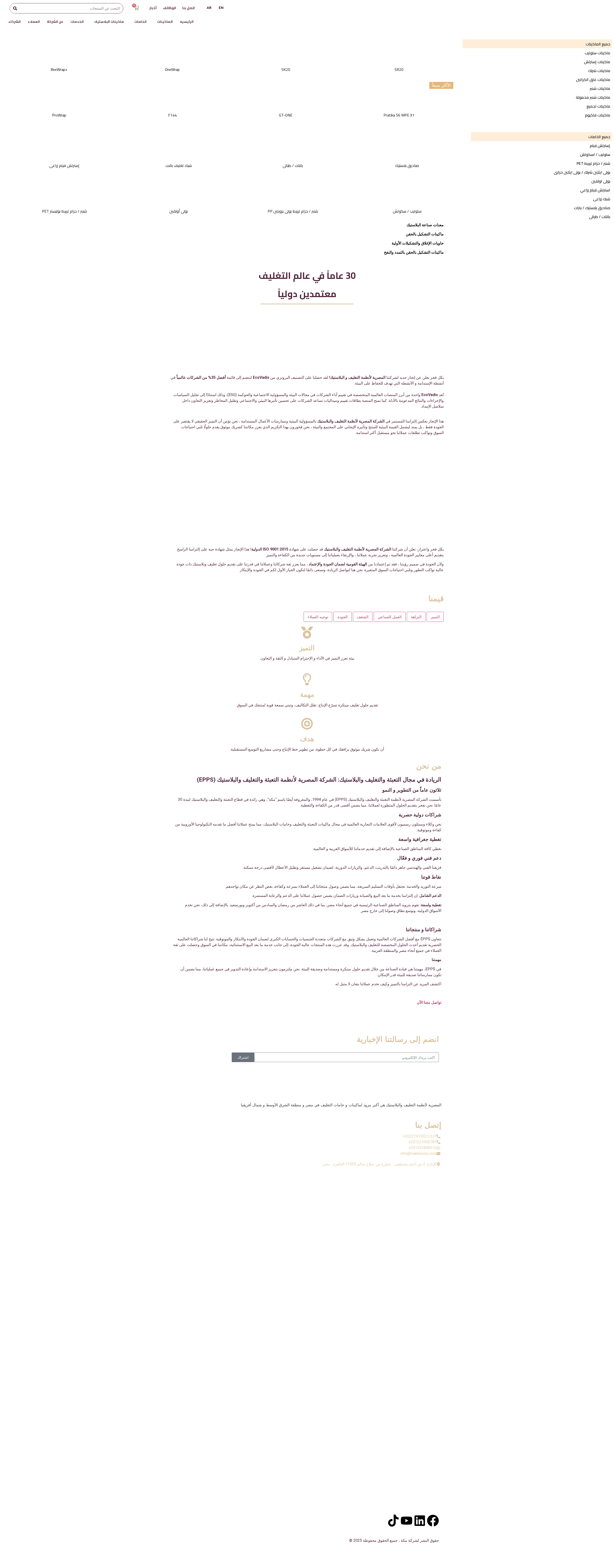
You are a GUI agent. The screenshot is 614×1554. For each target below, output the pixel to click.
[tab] (435, 617)
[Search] (15, 8)
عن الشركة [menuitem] (55, 22)
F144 (172, 115)
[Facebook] (433, 1521)
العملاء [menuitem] (34, 22)
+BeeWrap (59, 69)
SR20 (399, 69)
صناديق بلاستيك (407, 165)
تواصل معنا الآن (429, 1002)
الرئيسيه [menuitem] (187, 22)
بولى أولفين (178, 211)
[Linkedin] (420, 1521)
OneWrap (172, 69)
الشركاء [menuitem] (14, 22)
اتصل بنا (188, 8)
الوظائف (169, 8)
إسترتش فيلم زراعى (64, 165)
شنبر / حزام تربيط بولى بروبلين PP (293, 211)
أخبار (153, 8)
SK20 (285, 69)
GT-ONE (285, 115)
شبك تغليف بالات (178, 165)
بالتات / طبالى (293, 165)
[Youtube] (407, 1521)
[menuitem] (163, 23)
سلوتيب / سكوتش (407, 211)
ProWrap (59, 115)
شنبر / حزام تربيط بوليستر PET (64, 211)
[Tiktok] (393, 1521)
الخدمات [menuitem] (77, 22)
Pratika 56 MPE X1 (399, 115)
